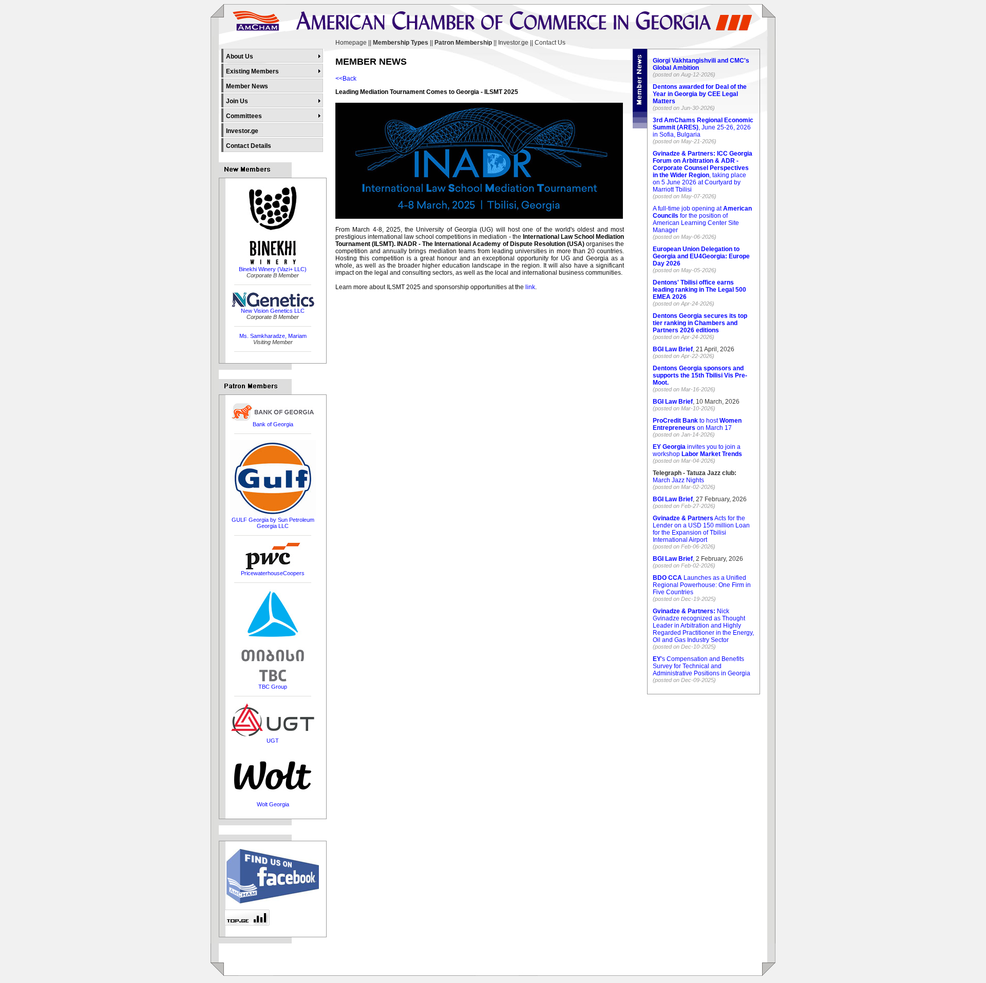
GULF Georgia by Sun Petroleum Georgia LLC (273, 523)
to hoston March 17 (697, 424)
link (530, 287)
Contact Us (550, 42)
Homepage (351, 42)
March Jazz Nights (678, 480)
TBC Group (272, 687)
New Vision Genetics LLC (273, 311)
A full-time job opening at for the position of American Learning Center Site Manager (702, 219)
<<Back (345, 78)
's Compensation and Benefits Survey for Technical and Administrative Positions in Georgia (701, 666)
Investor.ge (513, 42)
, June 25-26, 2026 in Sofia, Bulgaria (703, 127)
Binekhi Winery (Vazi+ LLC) (273, 269)
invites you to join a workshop (697, 450)
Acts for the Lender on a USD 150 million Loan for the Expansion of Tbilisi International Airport (701, 529)
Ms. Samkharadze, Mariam (273, 336)
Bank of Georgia (273, 424)
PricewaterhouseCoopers (273, 573)
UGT (273, 741)
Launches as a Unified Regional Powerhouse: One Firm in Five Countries (702, 585)
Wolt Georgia (273, 804)
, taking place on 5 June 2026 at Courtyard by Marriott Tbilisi (702, 171)
